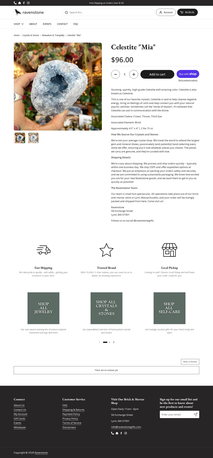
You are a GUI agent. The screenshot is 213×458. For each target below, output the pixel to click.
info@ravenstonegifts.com (126, 427)
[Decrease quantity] (115, 74)
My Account (20, 414)
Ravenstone (41, 452)
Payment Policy (71, 414)
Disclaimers (69, 427)
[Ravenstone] (29, 12)
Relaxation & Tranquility (53, 35)
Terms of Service (71, 422)
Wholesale (20, 427)
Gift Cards (19, 418)
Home (17, 35)
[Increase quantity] (133, 74)
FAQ (64, 405)
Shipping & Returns (73, 409)
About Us (19, 405)
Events (17, 422)
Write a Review (190, 361)
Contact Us (20, 409)
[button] (187, 12)
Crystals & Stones (30, 35)
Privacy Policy (70, 418)
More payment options (188, 80)
